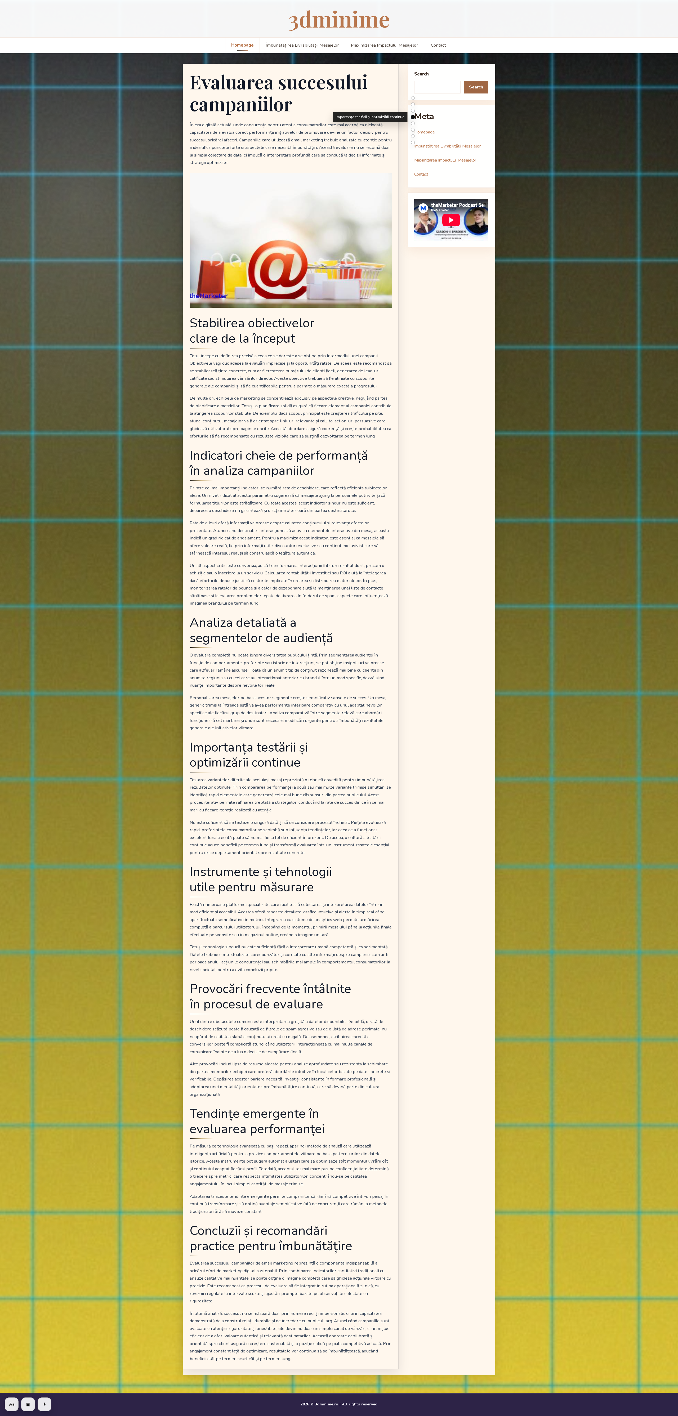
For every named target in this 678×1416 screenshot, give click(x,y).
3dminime (339, 18)
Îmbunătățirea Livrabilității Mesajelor (302, 45)
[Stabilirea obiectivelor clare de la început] (413, 98)
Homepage (242, 45)
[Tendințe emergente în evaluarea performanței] (413, 136)
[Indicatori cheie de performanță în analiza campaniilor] (413, 104)
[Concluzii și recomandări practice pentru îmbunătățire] (413, 142)
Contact (438, 45)
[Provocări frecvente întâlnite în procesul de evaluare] (413, 130)
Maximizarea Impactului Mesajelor (384, 45)
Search (421, 74)
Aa (12, 1404)
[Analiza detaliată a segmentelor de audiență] (413, 111)
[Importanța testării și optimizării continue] (413, 117)
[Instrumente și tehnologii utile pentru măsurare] (413, 123)
